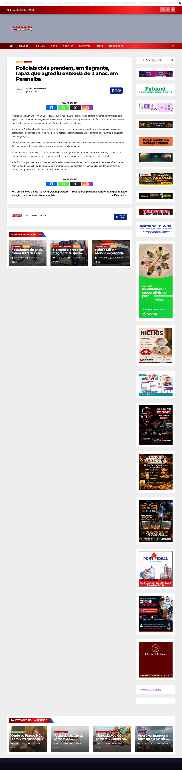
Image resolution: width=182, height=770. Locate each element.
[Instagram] (87, 107)
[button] (173, 46)
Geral (100, 46)
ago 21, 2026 (20, 744)
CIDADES (24, 46)
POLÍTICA (68, 46)
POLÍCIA (40, 46)
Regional (28, 62)
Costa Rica (58, 246)
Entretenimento (18, 732)
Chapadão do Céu (103, 732)
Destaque (68, 246)
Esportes (85, 46)
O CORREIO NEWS (37, 88)
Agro (54, 46)
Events (141, 732)
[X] (75, 107)
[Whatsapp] (63, 107)
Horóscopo (116, 46)
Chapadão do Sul (102, 246)
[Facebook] (51, 107)
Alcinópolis (16, 246)
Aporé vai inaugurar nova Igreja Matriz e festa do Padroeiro (153, 739)
